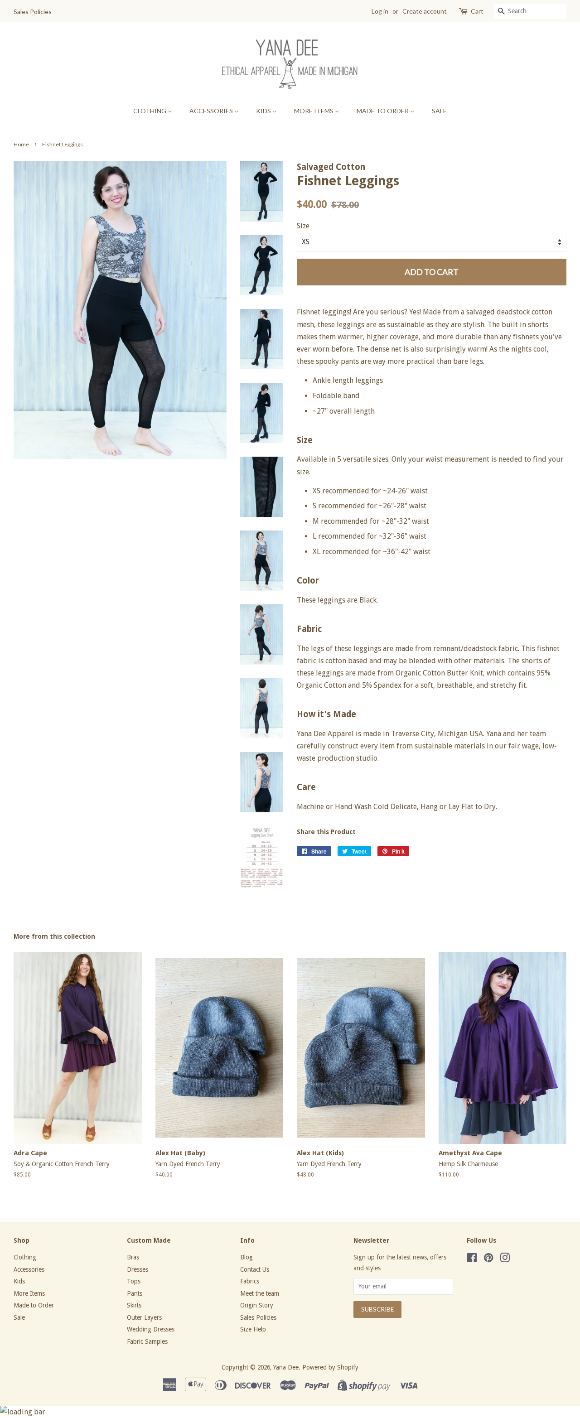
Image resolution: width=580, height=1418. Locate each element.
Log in (380, 11)
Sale (439, 111)
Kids (264, 111)
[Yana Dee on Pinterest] (488, 1259)
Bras (133, 1257)
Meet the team (259, 1293)
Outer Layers (144, 1317)
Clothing (150, 111)
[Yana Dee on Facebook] (472, 1259)
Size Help (253, 1329)
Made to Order (383, 111)
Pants (134, 1293)
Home (21, 144)
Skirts (134, 1305)
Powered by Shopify (330, 1367)
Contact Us (254, 1269)
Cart (477, 11)
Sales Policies (33, 11)
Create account (424, 11)
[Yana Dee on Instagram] (505, 1259)
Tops (133, 1281)
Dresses (137, 1269)
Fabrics (249, 1281)
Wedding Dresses (150, 1329)
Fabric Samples (147, 1341)
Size (303, 226)
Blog (246, 1257)
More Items (314, 111)
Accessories (211, 111)
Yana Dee (286, 1367)
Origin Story (256, 1305)
